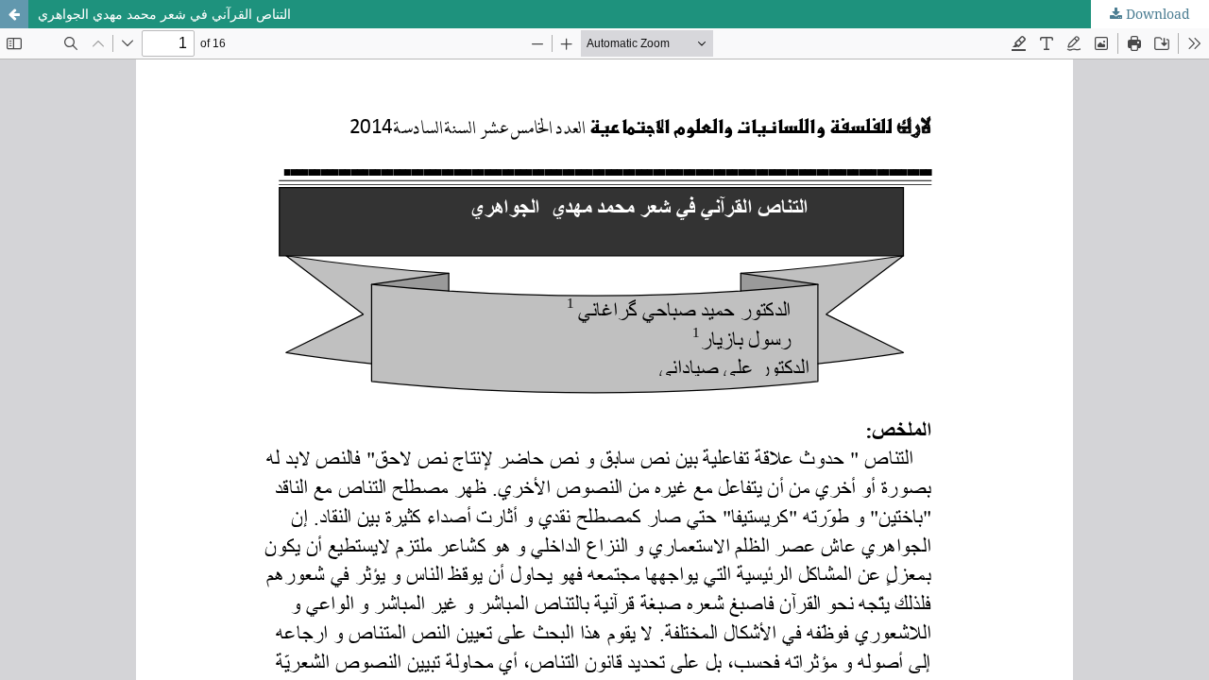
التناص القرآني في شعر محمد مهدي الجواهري (164, 14)
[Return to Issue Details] (14, 14)
